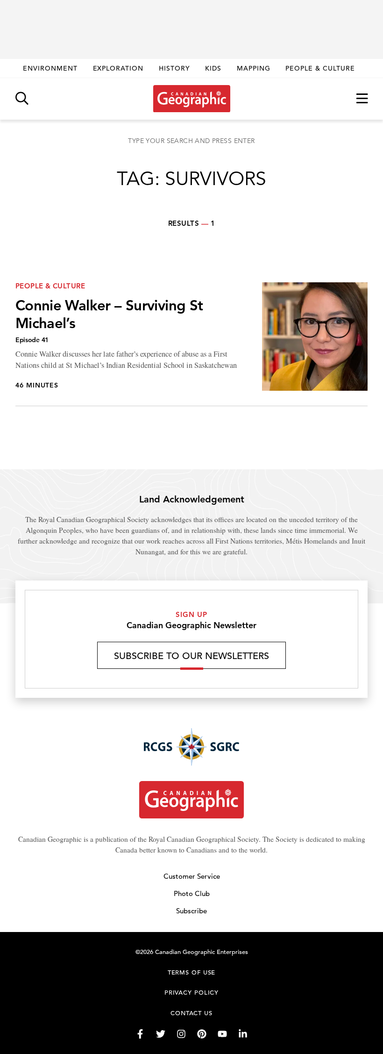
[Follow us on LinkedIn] (243, 1034)
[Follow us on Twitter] (160, 1034)
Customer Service (191, 876)
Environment (50, 68)
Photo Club (192, 893)
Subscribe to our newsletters (191, 656)
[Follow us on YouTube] (222, 1034)
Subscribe (191, 910)
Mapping (253, 68)
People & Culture (320, 68)
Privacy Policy (191, 993)
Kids (213, 68)
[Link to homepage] (191, 99)
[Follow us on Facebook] (140, 1034)
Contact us (191, 1013)
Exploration (118, 68)
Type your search (191, 140)
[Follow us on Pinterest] (201, 1034)
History (174, 68)
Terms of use (192, 972)
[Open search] (21, 99)
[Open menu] (362, 99)
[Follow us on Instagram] (181, 1034)
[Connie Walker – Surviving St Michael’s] (191, 344)
